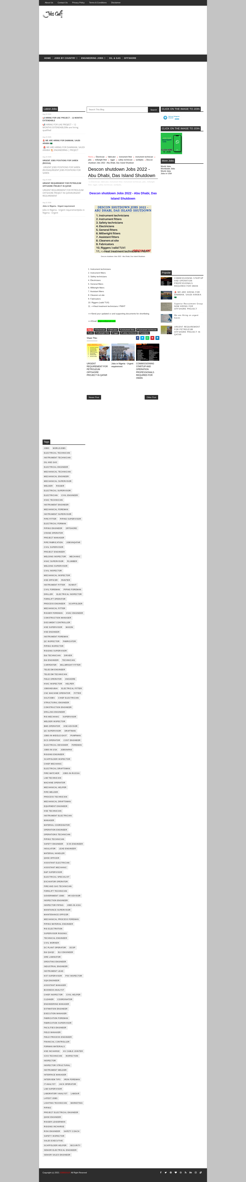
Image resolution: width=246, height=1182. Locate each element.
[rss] (186, 1172)
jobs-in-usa (50, 750)
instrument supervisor (57, 514)
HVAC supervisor (54, 561)
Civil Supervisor (53, 547)
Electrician (51, 495)
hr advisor (74, 896)
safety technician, (105, 185)
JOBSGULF (65, 1172)
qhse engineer (52, 1117)
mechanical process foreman (61, 919)
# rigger (115, 333)
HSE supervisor (53, 627)
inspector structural (57, 1065)
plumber (72, 561)
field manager (52, 1032)
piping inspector (53, 646)
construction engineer (58, 707)
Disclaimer (116, 2)
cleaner (49, 999)
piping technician (54, 839)
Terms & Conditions (98, 2)
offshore (130, 58)
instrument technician (57, 458)
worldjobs (59, 448)
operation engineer (55, 830)
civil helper (73, 995)
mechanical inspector (57, 575)
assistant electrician (57, 863)
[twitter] (166, 1172)
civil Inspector (53, 571)
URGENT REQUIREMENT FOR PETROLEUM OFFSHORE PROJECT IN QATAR (97, 369)
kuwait (73, 585)
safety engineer (53, 844)
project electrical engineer (61, 1112)
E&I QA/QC (49, 952)
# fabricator (112, 330)
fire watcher (51, 773)
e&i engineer (51, 660)
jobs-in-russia (71, 773)
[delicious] (200, 1172)
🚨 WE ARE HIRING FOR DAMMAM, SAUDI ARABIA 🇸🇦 (187, 294)
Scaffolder (75, 604)
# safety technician (129, 333)
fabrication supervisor (57, 1023)
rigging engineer (54, 754)
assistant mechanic (55, 868)
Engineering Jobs (92, 58)
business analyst (54, 990)
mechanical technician (57, 472)
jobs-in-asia (74, 905)
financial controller (56, 1042)
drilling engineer (54, 712)
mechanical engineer (56, 477)
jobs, (144, 182)
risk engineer (52, 1131)
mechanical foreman (56, 509)
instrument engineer (56, 505)
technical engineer (55, 938)
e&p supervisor (53, 872)
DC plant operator (55, 948)
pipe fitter (50, 519)
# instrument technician (146, 330)
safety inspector (54, 1136)
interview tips (52, 1080)
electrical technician (57, 453)
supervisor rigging (55, 933)
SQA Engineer (51, 981)
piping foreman (72, 590)
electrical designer (56, 745)
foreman (77, 745)
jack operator (67, 1084)
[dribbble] (181, 1172)
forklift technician (55, 891)
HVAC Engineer (74, 613)
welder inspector (54, 721)
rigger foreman (53, 613)
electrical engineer (56, 467)
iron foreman (72, 1080)
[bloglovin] (176, 1172)
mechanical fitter (54, 608)
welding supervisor (55, 566)
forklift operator (55, 599)
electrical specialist (56, 877)
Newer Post (94, 397)
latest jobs (51, 1098)
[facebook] (161, 1172)
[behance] (190, 1172)
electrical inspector (69, 594)
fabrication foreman (56, 1018)
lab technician (52, 778)
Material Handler (54, 853)
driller (48, 594)
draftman (70, 731)
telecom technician (55, 674)
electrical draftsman (57, 769)
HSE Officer (51, 580)
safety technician (125, 160)
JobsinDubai (51, 689)
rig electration (53, 929)
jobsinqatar (73, 542)
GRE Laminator (52, 957)
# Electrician (100, 330)
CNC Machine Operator (57, 693)
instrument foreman (56, 637)
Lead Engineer (67, 849)
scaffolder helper (55, 1145)
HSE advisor (71, 726)
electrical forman (55, 524)
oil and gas (50, 462)
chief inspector (53, 995)
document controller (57, 623)
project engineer (54, 552)
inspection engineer (56, 900)
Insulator (50, 849)
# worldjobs (144, 333)
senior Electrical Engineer (60, 1150)
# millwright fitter (102, 333)
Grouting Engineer (55, 962)
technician (68, 660)
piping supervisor (70, 519)
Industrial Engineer (56, 966)
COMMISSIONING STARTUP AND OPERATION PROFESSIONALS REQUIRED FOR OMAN (145, 370)
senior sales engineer (57, 1155)
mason (69, 627)
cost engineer (72, 740)
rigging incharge (54, 1127)
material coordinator (57, 825)
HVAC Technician (53, 500)
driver (68, 656)
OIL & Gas (115, 58)
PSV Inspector (73, 976)
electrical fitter (71, 689)
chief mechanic (53, 764)
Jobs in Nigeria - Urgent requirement (59, 206)
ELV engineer (65, 952)
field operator (53, 679)
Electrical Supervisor (57, 491)
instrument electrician (58, 816)
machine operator (54, 783)
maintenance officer (56, 915)
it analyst (50, 1084)
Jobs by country (64, 58)
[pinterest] (171, 1172)
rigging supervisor (55, 651)
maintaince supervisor (57, 910)
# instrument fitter (127, 330)
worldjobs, (118, 185)
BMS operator (52, 726)
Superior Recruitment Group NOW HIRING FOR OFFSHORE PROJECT (188, 306)
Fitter (77, 693)
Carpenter (50, 665)
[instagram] (195, 1172)
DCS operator (52, 740)
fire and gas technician (58, 886)
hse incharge (52, 1051)
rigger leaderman (54, 1122)
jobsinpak (66, 750)
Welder (48, 486)
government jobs (54, 896)
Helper (70, 684)
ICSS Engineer (75, 844)
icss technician (53, 1056)
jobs (46, 448)
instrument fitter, (116, 182)
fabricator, (105, 182)
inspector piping (53, 905)
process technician (55, 797)
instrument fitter (54, 585)
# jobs (90, 333)
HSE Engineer (52, 632)
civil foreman (52, 590)
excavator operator (56, 882)
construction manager (57, 618)
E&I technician (52, 656)
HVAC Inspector (53, 684)
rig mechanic (51, 717)
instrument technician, (133, 182)
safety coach (72, 1131)
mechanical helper (55, 787)
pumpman (75, 736)
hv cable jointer (73, 1051)
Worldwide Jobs (168, 168)
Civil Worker (51, 943)
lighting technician (55, 1103)
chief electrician (68, 698)
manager (49, 820)
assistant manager (55, 985)
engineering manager (56, 1004)
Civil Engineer (69, 495)
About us (49, 2)
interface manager (55, 1075)
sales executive (53, 1141)
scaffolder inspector (57, 759)
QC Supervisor (52, 731)
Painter (65, 580)
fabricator (69, 641)
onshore (70, 679)
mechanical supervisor (58, 481)
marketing (77, 1103)
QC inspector (52, 641)
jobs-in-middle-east (55, 736)
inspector (50, 1061)
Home (47, 58)
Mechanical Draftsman (57, 802)
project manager (54, 538)
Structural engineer (56, 703)
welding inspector (55, 557)
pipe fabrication (53, 542)
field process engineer (58, 1037)
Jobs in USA (166, 173)
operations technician (57, 835)
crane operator (53, 533)
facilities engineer (55, 1028)
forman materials (54, 1047)
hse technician (53, 811)
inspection (72, 1056)
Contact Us (63, 2)
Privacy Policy (78, 2)
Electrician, (95, 182)
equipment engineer (55, 806)
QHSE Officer (51, 858)
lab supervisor (53, 1089)
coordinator (64, 999)
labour (75, 1094)
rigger (60, 486)
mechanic (75, 557)
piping (47, 1108)
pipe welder (51, 792)
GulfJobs (49, 698)
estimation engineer (56, 1009)
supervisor (69, 717)
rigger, (95, 185)
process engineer (54, 604)
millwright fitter (70, 665)
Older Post (151, 397)
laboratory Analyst (55, 1094)
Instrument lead (53, 971)
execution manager (55, 1014)
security (75, 1145)
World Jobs (166, 166)
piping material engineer (58, 924)
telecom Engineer (54, 670)
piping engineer (53, 528)
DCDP (72, 948)
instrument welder (55, 1070)
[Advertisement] (151, 30)
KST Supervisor (53, 976)
